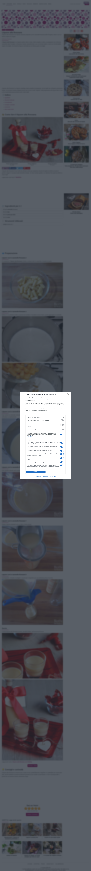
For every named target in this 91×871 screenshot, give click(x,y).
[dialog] (45, 435)
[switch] (62, 420)
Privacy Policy (53, 476)
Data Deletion (38, 476)
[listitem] (45, 417)
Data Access (45, 476)
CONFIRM (35, 471)
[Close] (68, 394)
